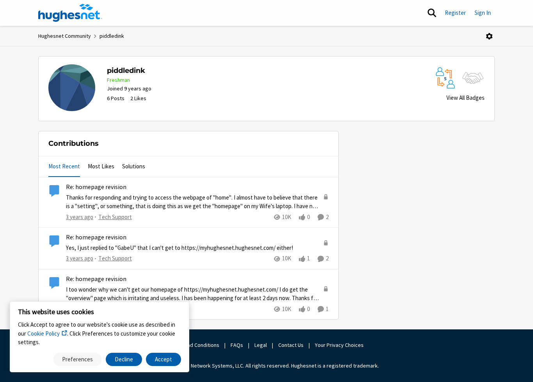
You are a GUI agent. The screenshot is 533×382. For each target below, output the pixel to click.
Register (455, 12)
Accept (163, 359)
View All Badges (465, 97)
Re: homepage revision (96, 187)
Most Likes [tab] (101, 166)
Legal (260, 344)
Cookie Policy (43, 333)
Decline (124, 359)
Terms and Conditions (194, 344)
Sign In (482, 12)
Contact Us (291, 344)
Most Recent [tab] (64, 166)
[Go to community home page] (70, 13)
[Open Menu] (489, 36)
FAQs (237, 344)
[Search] (432, 13)
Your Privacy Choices (340, 344)
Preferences (77, 359)
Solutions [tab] (133, 166)
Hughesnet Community (64, 35)
